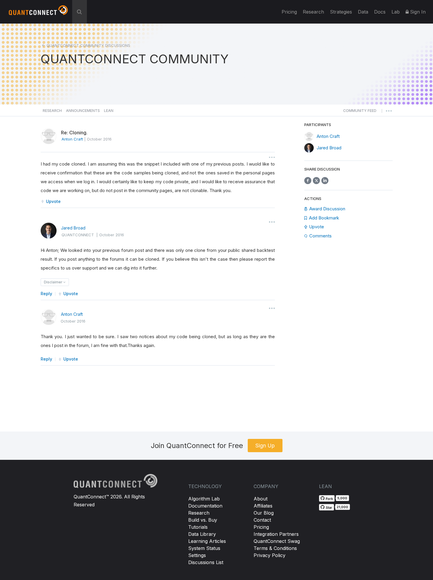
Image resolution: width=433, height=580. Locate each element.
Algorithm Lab (204, 499)
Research (313, 12)
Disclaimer (53, 282)
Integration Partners (276, 534)
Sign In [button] (417, 12)
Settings (197, 555)
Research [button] (52, 110)
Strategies (341, 12)
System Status (204, 548)
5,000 (342, 498)
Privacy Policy (269, 555)
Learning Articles (207, 541)
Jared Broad (73, 227)
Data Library (202, 534)
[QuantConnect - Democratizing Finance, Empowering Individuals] (38, 12)
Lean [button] (108, 110)
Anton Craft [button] (72, 139)
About (260, 499)
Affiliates (263, 506)
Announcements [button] (83, 110)
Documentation (205, 506)
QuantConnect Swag (277, 541)
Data (363, 12)
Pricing (289, 12)
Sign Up (265, 445)
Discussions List (205, 562)
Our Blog (264, 513)
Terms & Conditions (275, 548)
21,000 (342, 507)
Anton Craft (72, 314)
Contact (262, 520)
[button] (360, 112)
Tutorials (198, 527)
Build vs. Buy (202, 520)
